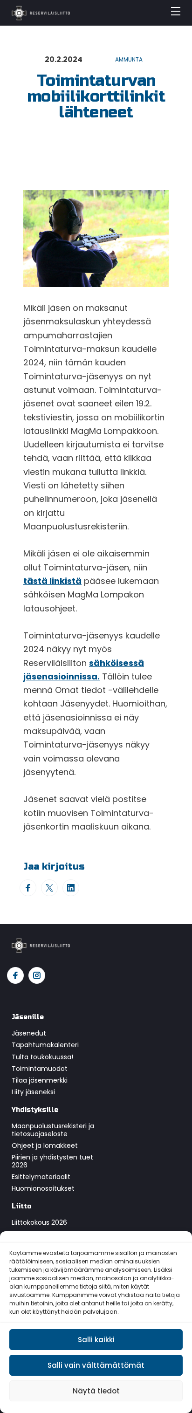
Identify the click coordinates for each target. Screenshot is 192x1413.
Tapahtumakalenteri (45, 1044)
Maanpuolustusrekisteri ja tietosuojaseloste (53, 1130)
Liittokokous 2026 (39, 1222)
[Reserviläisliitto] (41, 945)
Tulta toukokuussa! (42, 1057)
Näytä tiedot (96, 1391)
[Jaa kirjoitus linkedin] (70, 887)
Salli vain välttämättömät (96, 1365)
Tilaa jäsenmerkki (40, 1080)
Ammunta (129, 59)
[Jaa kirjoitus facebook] (28, 887)
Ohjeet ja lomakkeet (45, 1145)
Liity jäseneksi (33, 1092)
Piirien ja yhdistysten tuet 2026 (52, 1161)
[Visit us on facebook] (15, 975)
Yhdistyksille (35, 1110)
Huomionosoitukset (43, 1188)
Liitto (21, 1206)
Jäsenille (28, 1017)
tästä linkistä (52, 581)
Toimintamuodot (40, 1068)
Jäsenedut (29, 1033)
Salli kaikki (96, 1339)
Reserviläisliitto (41, 13)
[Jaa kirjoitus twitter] (49, 887)
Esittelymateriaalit (41, 1176)
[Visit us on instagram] (36, 975)
